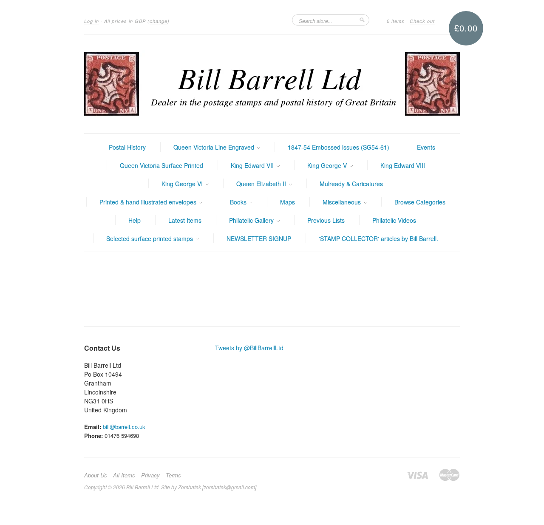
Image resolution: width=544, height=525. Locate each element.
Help (134, 220)
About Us (95, 475)
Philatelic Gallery (252, 220)
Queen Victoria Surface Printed (161, 165)
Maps (287, 202)
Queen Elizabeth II (262, 183)
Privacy (150, 475)
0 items (396, 21)
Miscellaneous (343, 202)
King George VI (183, 183)
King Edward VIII (402, 165)
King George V (327, 165)
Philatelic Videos (394, 220)
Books (239, 202)
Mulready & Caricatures (351, 183)
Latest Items (184, 220)
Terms (173, 475)
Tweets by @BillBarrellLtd (249, 347)
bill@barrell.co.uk (124, 427)
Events (426, 147)
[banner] (272, 84)
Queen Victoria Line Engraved (214, 147)
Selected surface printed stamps (150, 238)
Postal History (127, 147)
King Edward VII (253, 165)
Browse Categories (419, 202)
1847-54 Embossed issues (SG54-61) (338, 147)
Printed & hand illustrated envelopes (148, 202)
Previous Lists (326, 220)
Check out (422, 21)
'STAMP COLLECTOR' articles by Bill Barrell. (378, 238)
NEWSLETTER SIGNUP (259, 238)
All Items (124, 475)
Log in (91, 21)
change (158, 21)
